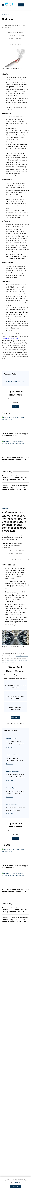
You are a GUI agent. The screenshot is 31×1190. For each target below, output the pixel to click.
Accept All (15, 1186)
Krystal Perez (18, 545)
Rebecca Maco (6, 547)
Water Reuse (5, 14)
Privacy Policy (17, 1182)
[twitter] (15, 44)
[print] (28, 44)
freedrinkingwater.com (9, 338)
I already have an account (15, 723)
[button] (3, 5)
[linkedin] (12, 44)
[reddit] (18, 44)
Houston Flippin (17, 543)
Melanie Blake (6, 543)
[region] (15, 1183)
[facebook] (10, 44)
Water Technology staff (15, 32)
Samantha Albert (7, 545)
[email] (21, 44)
